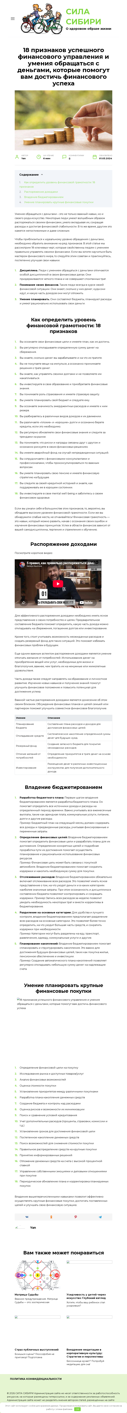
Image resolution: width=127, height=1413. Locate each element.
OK (77, 1409)
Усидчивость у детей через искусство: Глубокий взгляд (86, 1296)
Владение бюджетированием (44, 197)
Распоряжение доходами (41, 191)
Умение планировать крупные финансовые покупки (59, 202)
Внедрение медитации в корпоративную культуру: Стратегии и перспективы (85, 1353)
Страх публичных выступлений (37, 1349)
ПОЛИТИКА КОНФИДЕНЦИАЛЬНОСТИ (36, 1379)
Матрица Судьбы (26, 1294)
